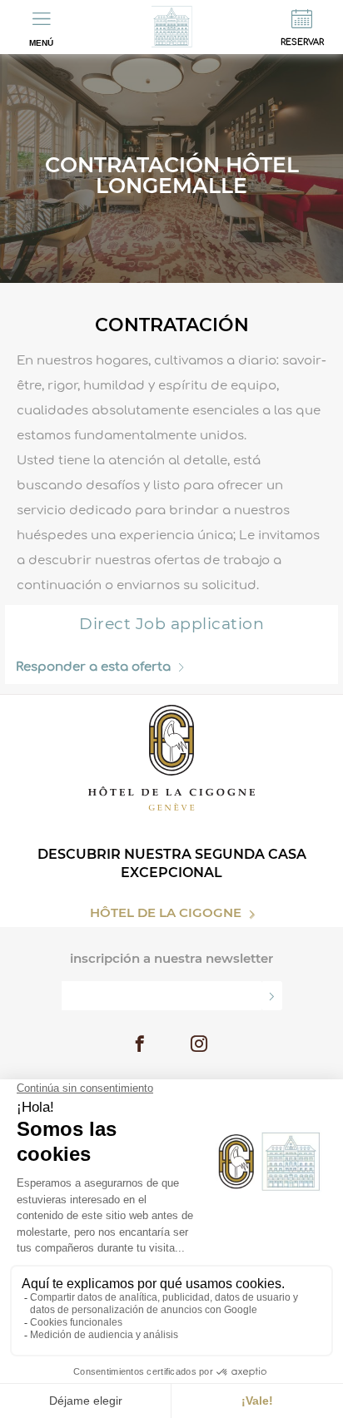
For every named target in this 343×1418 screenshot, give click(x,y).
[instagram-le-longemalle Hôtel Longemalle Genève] (199, 1045)
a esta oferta (93, 667)
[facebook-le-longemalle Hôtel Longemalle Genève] (140, 1045)
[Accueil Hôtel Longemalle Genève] (171, 27)
